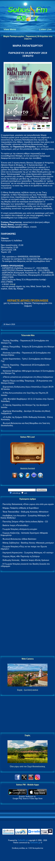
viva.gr (12, 284)
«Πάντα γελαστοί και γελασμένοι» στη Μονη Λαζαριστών (28, 377)
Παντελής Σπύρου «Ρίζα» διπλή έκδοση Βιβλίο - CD (25, 521)
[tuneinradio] (47, 834)
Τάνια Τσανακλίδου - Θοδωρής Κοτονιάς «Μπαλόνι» (25, 512)
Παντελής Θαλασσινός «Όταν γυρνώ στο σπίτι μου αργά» (28, 504)
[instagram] (37, 779)
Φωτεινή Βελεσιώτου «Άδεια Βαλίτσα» (19, 539)
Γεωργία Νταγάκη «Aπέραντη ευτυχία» (20, 529)
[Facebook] (17, 779)
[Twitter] (24, 779)
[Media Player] (21, 477)
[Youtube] (31, 779)
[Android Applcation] (17, 794)
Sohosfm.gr (23, 840)
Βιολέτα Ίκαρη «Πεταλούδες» (15, 525)
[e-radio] (34, 834)
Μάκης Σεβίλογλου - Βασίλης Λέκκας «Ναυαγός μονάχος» (28, 543)
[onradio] (8, 834)
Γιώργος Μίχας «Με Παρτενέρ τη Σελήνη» (21, 556)
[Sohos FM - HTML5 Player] (15, 477)
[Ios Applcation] (37, 794)
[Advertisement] (27, 614)
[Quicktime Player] (40, 477)
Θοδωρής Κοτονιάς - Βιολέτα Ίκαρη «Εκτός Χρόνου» (26, 560)
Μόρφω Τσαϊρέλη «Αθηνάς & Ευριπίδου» (21, 508)
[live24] (21, 834)
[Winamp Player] (27, 477)
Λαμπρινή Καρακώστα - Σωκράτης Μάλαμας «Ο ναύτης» (27, 552)
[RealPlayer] (34, 477)
